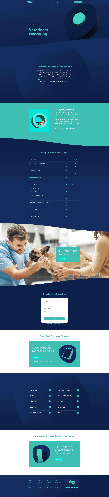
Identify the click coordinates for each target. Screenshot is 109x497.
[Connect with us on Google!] (77, 487)
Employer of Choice (58, 485)
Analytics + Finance (49, 487)
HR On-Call (56, 487)
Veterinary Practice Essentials (59, 2)
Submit (54, 318)
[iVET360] (30, 2)
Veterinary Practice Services (47, 2)
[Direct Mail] (50, 401)
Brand (78, 490)
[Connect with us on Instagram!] (69, 487)
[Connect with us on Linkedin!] (72, 487)
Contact (39, 485)
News (30, 487)
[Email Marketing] (50, 407)
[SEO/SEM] (78, 401)
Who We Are (30, 490)
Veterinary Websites (58, 490)
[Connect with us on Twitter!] (74, 487)
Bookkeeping (48, 485)
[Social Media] (78, 407)
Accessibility (74, 490)
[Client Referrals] (50, 396)
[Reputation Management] (78, 396)
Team (30, 489)
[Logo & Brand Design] (50, 413)
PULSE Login (39, 487)
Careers (30, 482)
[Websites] (78, 413)
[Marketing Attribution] (78, 390)
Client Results (31, 485)
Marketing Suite (48, 482)
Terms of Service (60, 323)
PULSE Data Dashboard (58, 489)
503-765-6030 (40, 482)
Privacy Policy (56, 323)
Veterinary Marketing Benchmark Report (45, 361)
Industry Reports (69, 2)
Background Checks (58, 482)
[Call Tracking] (50, 390)
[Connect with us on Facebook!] (67, 487)
